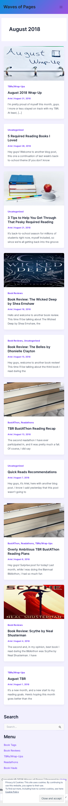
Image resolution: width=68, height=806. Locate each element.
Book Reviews (15, 293)
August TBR (17, 679)
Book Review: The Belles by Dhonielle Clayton (29, 349)
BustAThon (14, 422)
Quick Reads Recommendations (32, 472)
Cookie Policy (12, 792)
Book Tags (10, 745)
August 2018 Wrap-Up (25, 92)
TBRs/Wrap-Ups (16, 86)
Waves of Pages (19, 6)
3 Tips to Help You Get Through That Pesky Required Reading (32, 220)
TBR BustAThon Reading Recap (31, 428)
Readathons (27, 422)
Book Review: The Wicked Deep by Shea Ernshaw (32, 301)
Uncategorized (16, 130)
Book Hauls (10, 768)
